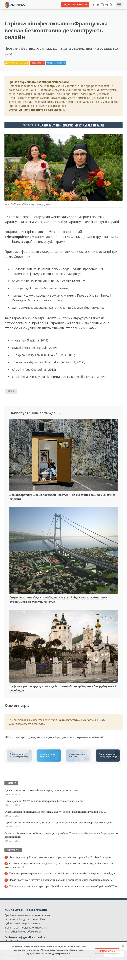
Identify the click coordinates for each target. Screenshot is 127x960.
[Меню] (119, 4)
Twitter (56, 124)
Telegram (45, 124)
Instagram (67, 124)
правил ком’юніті (90, 737)
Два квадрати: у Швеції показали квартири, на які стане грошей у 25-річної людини (60, 857)
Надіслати (74, 10)
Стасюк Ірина (59, 63)
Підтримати (95, 10)
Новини (40, 63)
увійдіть (88, 719)
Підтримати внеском (75, 4)
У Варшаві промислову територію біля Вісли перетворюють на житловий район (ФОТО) (63, 886)
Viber (78, 124)
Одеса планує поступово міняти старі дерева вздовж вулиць (41, 790)
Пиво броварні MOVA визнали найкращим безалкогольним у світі (44, 801)
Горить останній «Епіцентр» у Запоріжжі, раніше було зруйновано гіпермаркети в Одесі (58, 822)
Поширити (34, 10)
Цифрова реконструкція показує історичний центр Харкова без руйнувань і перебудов (62, 873)
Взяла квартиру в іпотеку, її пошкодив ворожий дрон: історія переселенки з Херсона (61, 879)
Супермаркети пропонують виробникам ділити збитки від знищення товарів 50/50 (55, 811)
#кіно (11, 391)
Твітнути (54, 10)
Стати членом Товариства (27, 110)
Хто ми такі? (56, 110)
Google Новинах (94, 124)
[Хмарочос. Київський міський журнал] (15, 4)
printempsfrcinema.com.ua (27, 236)
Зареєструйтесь (68, 719)
